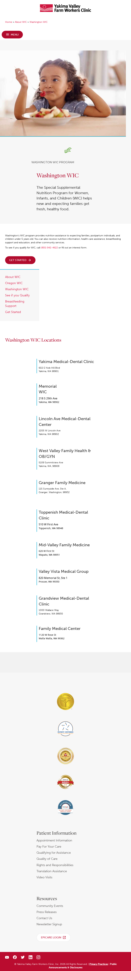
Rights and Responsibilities (55, 865)
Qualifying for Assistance (54, 853)
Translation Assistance (52, 871)
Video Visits (44, 877)
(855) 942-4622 (49, 247)
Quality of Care (47, 859)
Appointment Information (54, 840)
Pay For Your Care (49, 846)
